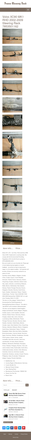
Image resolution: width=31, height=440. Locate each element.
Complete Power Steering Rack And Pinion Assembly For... (17, 408)
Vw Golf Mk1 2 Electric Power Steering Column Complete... (16, 401)
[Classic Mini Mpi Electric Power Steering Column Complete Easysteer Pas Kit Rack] (5, 395)
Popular (6, 390)
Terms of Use (15, 437)
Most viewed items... (8, 422)
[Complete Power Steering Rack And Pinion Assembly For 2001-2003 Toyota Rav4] (5, 409)
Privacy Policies (24, 434)
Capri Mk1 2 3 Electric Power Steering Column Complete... (16, 416)
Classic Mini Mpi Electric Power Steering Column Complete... (17, 394)
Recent (14, 390)
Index (4, 434)
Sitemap (10, 434)
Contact (16, 434)
